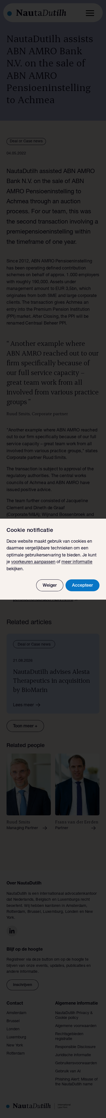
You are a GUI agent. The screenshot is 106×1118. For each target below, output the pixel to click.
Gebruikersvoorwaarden (76, 1063)
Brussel (13, 1021)
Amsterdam (16, 1013)
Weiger (50, 586)
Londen (13, 1029)
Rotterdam (16, 1054)
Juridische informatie (73, 1055)
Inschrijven (22, 985)
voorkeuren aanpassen (33, 562)
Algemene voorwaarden (75, 1026)
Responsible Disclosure (75, 1047)
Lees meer (23, 705)
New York (15, 1046)
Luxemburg (16, 1037)
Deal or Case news (26, 141)
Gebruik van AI (68, 1071)
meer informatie (76, 562)
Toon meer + (25, 726)
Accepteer (82, 586)
